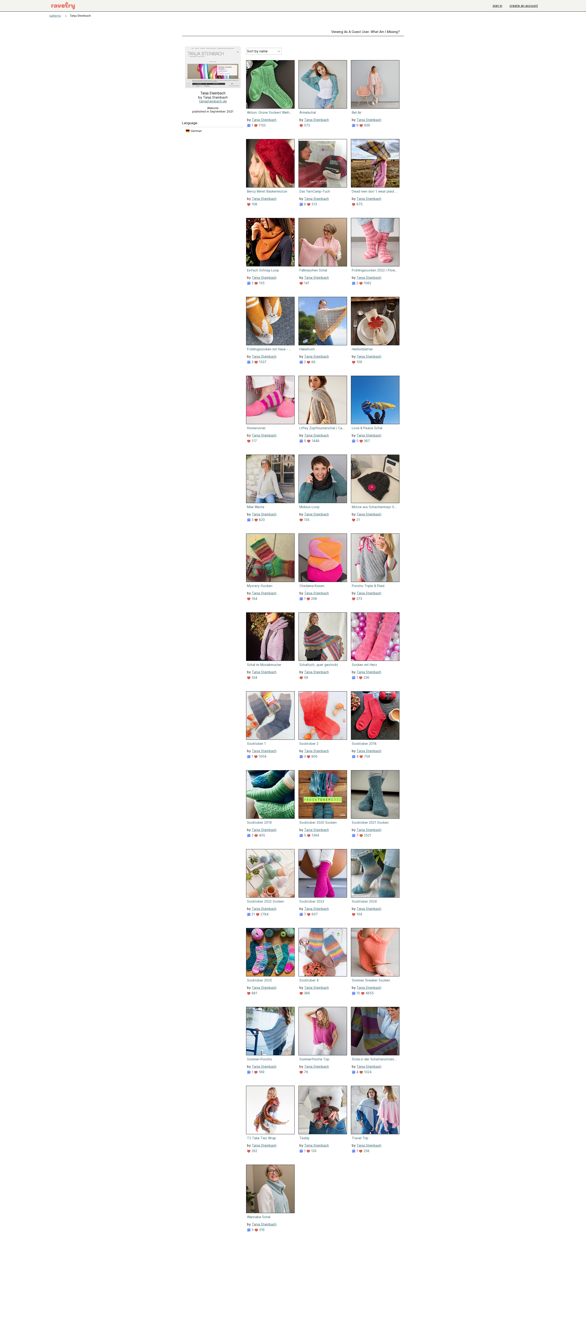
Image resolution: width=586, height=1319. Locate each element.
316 (261, 1230)
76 (305, 1072)
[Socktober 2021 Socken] (375, 794)
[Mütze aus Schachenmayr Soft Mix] (375, 479)
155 (261, 283)
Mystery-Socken (259, 586)
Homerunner (256, 428)
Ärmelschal (307, 112)
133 (313, 1151)
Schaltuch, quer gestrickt (318, 665)
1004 (262, 756)
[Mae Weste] (270, 479)
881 (254, 993)
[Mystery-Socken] (270, 557)
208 (313, 599)
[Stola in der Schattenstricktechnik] (375, 1031)
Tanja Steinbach (264, 120)
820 (261, 520)
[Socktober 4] (322, 952)
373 (358, 599)
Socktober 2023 (311, 901)
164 (254, 599)
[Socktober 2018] (375, 715)
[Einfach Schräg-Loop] (270, 242)
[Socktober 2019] (270, 794)
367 (366, 441)
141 (306, 283)
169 (261, 1072)
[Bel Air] (375, 84)
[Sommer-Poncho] (270, 1031)
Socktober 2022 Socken (265, 901)
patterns (55, 15)
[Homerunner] (270, 400)
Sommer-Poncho (259, 1059)
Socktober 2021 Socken (370, 822)
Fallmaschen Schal (313, 270)
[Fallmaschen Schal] (322, 242)
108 (254, 204)
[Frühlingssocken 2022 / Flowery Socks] (375, 242)
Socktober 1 (256, 743)
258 (366, 1151)
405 (261, 835)
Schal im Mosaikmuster (264, 665)
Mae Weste (255, 507)
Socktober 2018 (364, 743)
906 (313, 756)
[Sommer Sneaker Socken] (375, 952)
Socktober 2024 (364, 901)
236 (366, 677)
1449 (315, 441)
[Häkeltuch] (322, 321)
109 (358, 362)
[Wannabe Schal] (270, 1189)
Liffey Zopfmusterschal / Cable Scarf (322, 428)
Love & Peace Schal (367, 428)
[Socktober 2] (322, 715)
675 (359, 204)
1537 (262, 362)
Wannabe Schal (258, 1217)
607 (314, 914)
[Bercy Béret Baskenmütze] (270, 163)
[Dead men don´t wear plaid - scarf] (375, 163)
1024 (367, 1072)
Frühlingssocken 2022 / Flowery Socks (375, 270)
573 (306, 125)
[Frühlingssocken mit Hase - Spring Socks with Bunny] (270, 321)
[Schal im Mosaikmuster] (270, 636)
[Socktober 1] (270, 715)
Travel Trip (360, 1138)
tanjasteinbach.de (213, 101)
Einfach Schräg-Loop (263, 270)
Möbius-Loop (309, 507)
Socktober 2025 (259, 980)
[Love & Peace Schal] (375, 400)
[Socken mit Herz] (375, 636)
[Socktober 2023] (322, 873)
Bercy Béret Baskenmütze (267, 191)
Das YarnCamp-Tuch (314, 191)
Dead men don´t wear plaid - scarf (375, 191)
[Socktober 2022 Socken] (270, 873)
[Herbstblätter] (375, 321)
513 (314, 204)
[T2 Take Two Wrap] (270, 1110)
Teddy (304, 1138)
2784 (264, 914)
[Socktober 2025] (270, 952)
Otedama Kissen (311, 586)
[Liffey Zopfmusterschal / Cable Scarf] (322, 400)
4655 (369, 993)
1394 (315, 835)
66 (312, 362)
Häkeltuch (307, 349)
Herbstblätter (362, 349)
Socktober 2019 (259, 822)
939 (366, 125)
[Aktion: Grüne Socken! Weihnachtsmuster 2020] (270, 84)
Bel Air (356, 112)
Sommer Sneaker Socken (371, 980)
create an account (524, 6)
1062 (367, 283)
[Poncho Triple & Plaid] (375, 557)
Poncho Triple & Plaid (368, 586)
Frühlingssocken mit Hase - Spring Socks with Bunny (270, 349)
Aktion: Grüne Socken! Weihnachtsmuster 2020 (270, 112)
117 (254, 441)
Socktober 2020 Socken (318, 822)
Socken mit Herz (364, 665)
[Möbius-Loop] (322, 479)
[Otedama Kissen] (322, 557)
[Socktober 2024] (375, 873)
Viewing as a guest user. (365, 32)
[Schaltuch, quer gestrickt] (322, 636)
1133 (262, 125)
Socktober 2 (308, 743)
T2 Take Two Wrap (261, 1138)
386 (306, 993)
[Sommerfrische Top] (322, 1031)
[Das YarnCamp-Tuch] (322, 163)
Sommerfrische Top (314, 1059)
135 (306, 520)
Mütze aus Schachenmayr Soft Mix (375, 507)
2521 (367, 835)
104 (358, 914)
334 (254, 677)
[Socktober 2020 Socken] (322, 794)
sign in (497, 6)
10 (357, 993)
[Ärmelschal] (322, 84)
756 (366, 756)
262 (254, 1151)
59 (305, 677)
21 (357, 520)
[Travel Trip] (375, 1110)
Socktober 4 (309, 980)
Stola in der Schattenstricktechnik (375, 1059)
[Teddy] (322, 1110)
